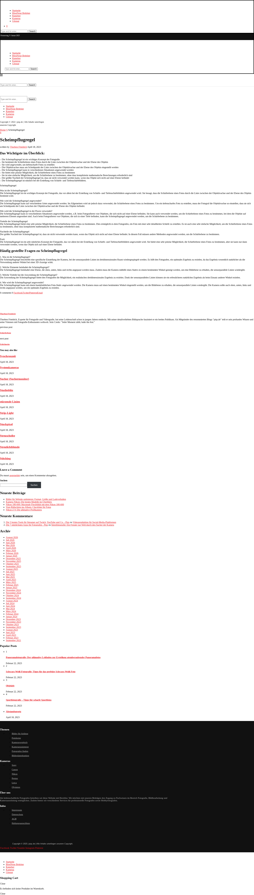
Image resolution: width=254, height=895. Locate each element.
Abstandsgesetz (13, 711)
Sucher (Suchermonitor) (14, 378)
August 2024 (12, 601)
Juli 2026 (10, 540)
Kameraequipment (20, 747)
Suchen (3, 480)
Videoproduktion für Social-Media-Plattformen (94, 522)
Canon (15, 769)
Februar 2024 (12, 614)
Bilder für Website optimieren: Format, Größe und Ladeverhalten (36, 499)
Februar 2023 (12, 637)
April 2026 (11, 548)
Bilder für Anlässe (20, 733)
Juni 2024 (10, 606)
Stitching (5, 458)
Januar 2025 (11, 587)
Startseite (16, 10)
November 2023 (13, 622)
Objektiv (10, 685)
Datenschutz (17, 814)
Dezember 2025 (13, 558)
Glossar (15, 21)
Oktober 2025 (12, 564)
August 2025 (12, 569)
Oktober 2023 (12, 624)
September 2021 (13, 640)
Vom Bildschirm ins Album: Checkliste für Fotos (28, 507)
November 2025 (13, 561)
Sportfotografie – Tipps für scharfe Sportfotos (28, 700)
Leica (14, 783)
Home (3, 130)
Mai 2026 (10, 545)
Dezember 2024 (13, 590)
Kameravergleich (19, 742)
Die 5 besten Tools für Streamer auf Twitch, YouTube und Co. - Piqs (37, 522)
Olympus (16, 787)
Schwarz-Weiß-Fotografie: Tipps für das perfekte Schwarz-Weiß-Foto (40, 671)
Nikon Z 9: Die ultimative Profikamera (24, 510)
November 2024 (13, 593)
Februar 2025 (12, 585)
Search (32, 31)
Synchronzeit (8, 356)
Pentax (15, 778)
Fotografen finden (20, 751)
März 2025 (11, 582)
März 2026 (11, 550)
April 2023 (11, 635)
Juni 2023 (10, 632)
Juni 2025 (10, 574)
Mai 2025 (10, 577)
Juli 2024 (10, 603)
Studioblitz (6, 390)
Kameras (16, 18)
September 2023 (13, 627)
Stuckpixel (6, 424)
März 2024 (11, 611)
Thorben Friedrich (18, 147)
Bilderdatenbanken (20, 755)
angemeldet (14, 475)
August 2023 (12, 630)
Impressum (17, 810)
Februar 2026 (12, 553)
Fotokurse (16, 738)
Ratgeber (16, 16)
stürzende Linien (10, 401)
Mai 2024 (10, 608)
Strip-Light (7, 412)
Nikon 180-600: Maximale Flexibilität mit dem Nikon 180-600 (35, 504)
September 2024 (13, 598)
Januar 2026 (11, 556)
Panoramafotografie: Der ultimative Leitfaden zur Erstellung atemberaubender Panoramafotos (53, 657)
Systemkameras (9, 367)
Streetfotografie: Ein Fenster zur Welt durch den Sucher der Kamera (82, 525)
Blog (21, 13)
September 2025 (13, 566)
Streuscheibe (7, 435)
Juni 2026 (10, 542)
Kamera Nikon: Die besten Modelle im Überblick (29, 502)
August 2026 (12, 537)
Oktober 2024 (12, 595)
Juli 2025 (10, 571)
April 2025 (11, 579)
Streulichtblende (10, 447)
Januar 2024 (11, 616)
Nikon (14, 774)
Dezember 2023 (13, 619)
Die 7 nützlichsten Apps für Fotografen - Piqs (27, 525)
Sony (14, 765)
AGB (14, 819)
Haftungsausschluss (21, 823)
